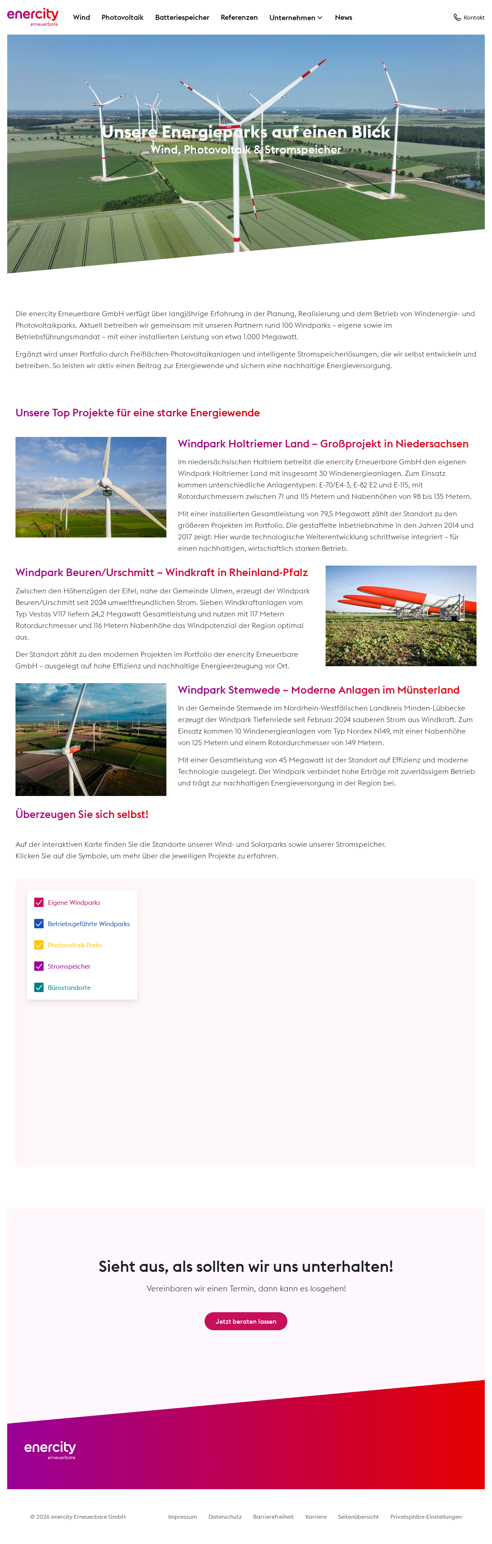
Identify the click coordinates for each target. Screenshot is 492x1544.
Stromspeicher (69, 966)
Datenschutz (225, 1516)
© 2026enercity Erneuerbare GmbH (78, 1516)
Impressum (182, 1516)
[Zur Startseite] (33, 17)
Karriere (316, 1516)
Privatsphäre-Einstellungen (426, 1516)
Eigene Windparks (74, 902)
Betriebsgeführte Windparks (89, 924)
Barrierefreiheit (273, 1516)
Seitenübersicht (358, 1516)
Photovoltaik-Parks (75, 945)
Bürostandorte (69, 987)
